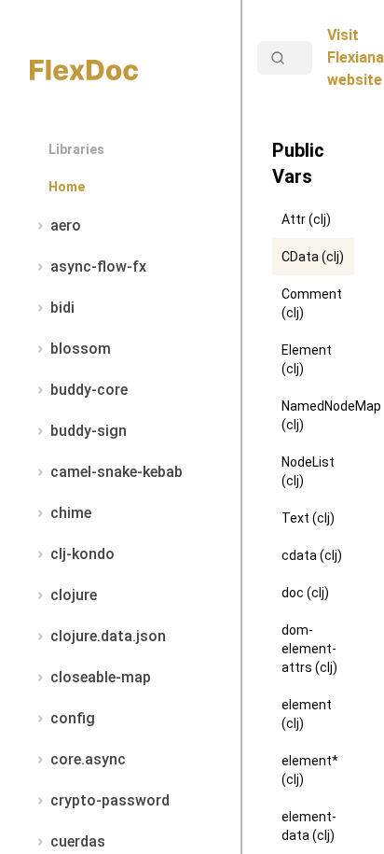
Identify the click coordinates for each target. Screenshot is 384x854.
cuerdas (77, 841)
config (72, 718)
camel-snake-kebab (116, 472)
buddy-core (89, 390)
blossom (80, 348)
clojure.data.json (108, 636)
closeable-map (100, 677)
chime (70, 513)
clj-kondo (82, 554)
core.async (88, 759)
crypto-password (110, 800)
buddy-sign (88, 431)
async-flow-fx (98, 266)
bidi (62, 307)
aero (65, 225)
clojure (73, 595)
